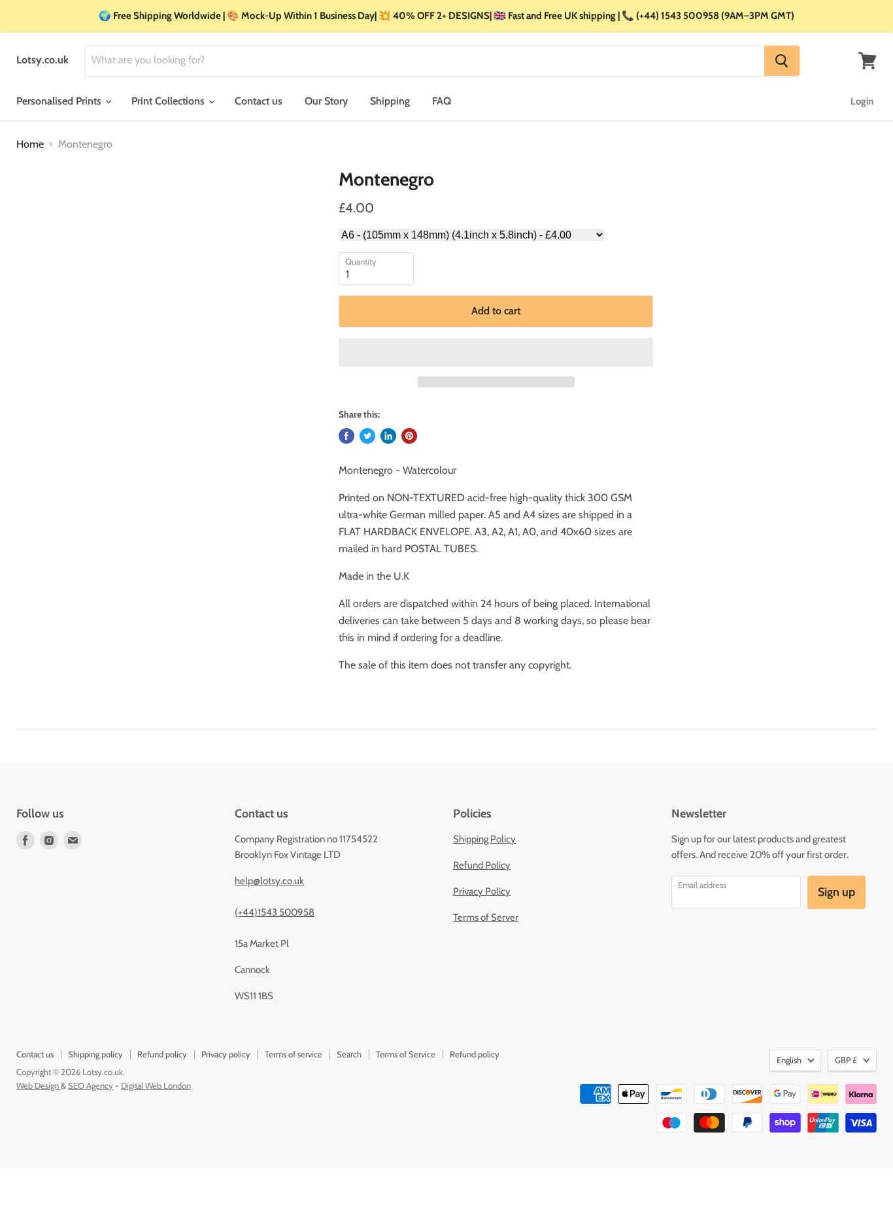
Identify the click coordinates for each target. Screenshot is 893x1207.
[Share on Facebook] (346, 436)
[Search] (782, 61)
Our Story (326, 101)
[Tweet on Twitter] (367, 436)
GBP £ (846, 1060)
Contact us (258, 101)
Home (30, 144)
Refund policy (162, 1054)
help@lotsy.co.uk (269, 881)
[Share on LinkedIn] (388, 436)
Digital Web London (156, 1085)
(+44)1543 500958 (274, 912)
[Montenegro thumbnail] (39, 206)
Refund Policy (482, 865)
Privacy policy (225, 1054)
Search (349, 1054)
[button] (495, 352)
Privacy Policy (482, 891)
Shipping (390, 101)
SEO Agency (90, 1085)
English (789, 1060)
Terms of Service (405, 1054)
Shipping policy (95, 1054)
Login (862, 101)
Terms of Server (485, 917)
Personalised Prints (60, 101)
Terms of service (293, 1054)
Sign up (836, 892)
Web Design (38, 1085)
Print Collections (169, 101)
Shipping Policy (484, 839)
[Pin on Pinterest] (409, 436)
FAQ (441, 101)
